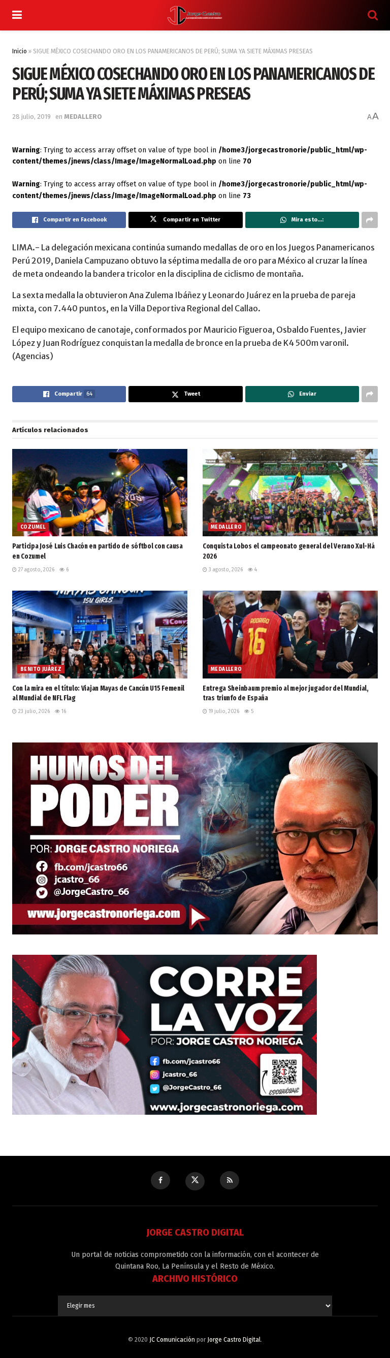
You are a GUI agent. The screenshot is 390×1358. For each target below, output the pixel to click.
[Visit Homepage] (195, 15)
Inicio (19, 51)
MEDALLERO (83, 116)
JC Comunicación (172, 1339)
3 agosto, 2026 (225, 570)
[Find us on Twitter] (195, 1181)
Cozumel (33, 527)
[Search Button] (373, 15)
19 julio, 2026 (223, 711)
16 (63, 711)
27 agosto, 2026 (35, 570)
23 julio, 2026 (33, 711)
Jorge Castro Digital (234, 1339)
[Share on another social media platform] (370, 220)
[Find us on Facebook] (160, 1180)
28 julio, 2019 (31, 116)
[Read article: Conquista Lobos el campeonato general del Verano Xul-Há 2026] (290, 493)
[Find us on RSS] (229, 1180)
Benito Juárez (40, 669)
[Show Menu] (17, 15)
